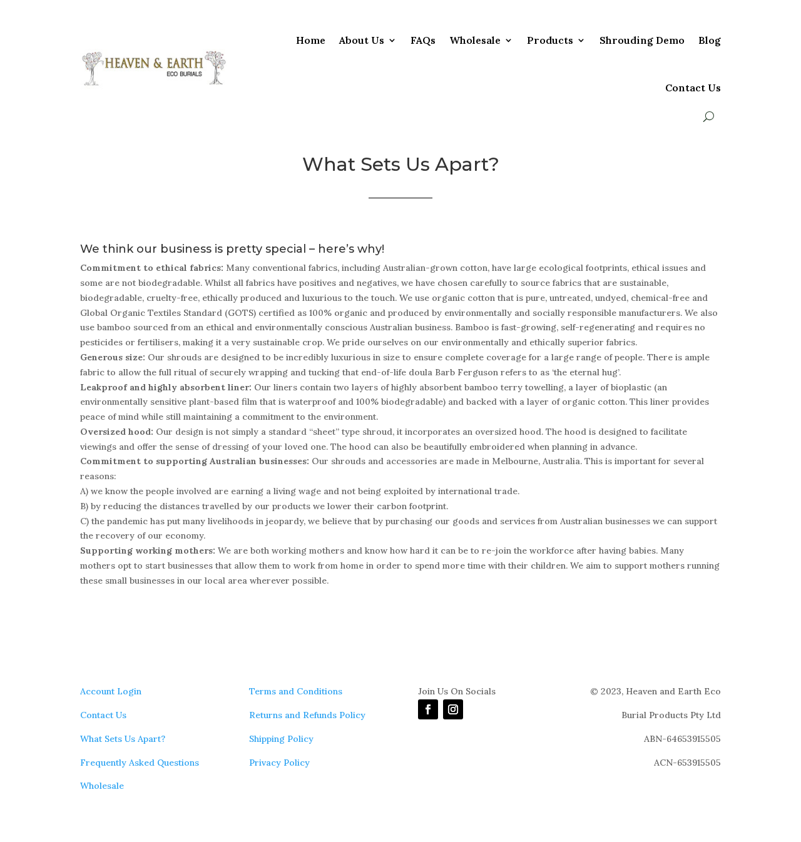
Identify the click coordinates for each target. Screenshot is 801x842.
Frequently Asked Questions (139, 762)
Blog (709, 40)
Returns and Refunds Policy (307, 715)
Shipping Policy (281, 738)
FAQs (423, 40)
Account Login (110, 691)
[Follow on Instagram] (453, 709)
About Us (361, 40)
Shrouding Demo (642, 40)
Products (550, 40)
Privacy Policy (279, 762)
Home (310, 40)
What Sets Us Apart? (122, 738)
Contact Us (693, 87)
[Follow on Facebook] (428, 709)
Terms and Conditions (295, 691)
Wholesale (475, 40)
